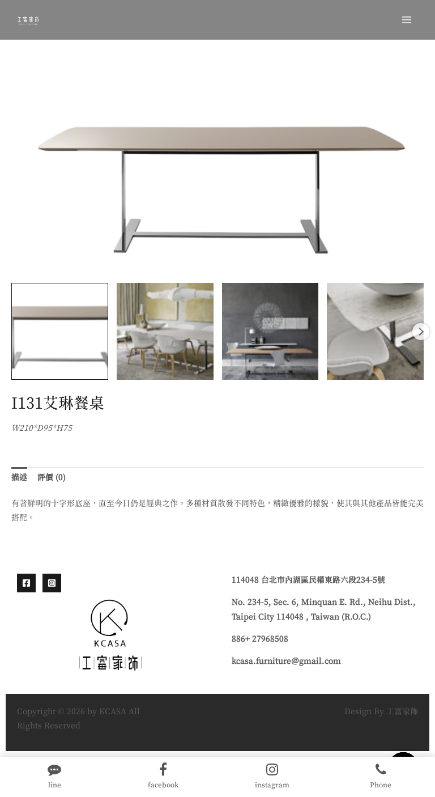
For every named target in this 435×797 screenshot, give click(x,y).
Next (420, 331)
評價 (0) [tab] (51, 477)
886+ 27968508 (260, 639)
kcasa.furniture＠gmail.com (286, 661)
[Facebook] (26, 583)
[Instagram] (51, 583)
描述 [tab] (19, 477)
